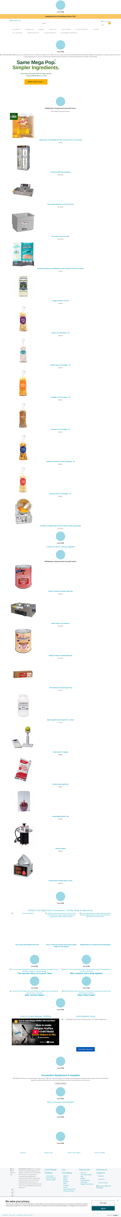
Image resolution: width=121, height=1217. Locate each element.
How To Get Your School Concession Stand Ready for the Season (61, 945)
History (65, 1178)
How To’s (83, 1173)
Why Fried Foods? (86, 995)
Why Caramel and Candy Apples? (86, 973)
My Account (101, 1179)
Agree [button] (103, 1208)
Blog (82, 1176)
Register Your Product (87, 1184)
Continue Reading (60, 1083)
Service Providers (51, 1178)
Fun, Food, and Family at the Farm (27, 945)
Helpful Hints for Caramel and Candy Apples (95, 945)
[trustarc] (115, 1215)
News (65, 1183)
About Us (66, 1176)
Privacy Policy (12, 1215)
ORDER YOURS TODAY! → (35, 82)
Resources (48, 1153)
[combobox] (75, 23)
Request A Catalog (103, 1182)
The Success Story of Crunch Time (34, 973)
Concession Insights (86, 1174)
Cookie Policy (5, 1215)
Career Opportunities (69, 1189)
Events (23, 1153)
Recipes (83, 1178)
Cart (102, 25)
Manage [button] (103, 1203)
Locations (66, 1185)
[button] (118, 1200)
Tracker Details (19, 1215)
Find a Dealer (99, 1153)
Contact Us (101, 1176)
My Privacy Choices (28, 1215)
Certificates (84, 1182)
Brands (65, 1179)
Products (65, 1181)
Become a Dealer (51, 1179)
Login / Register (106, 21)
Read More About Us (85, 1049)
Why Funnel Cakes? (34, 995)
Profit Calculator (74, 1153)
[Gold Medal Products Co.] (15, 20)
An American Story (68, 1191)
